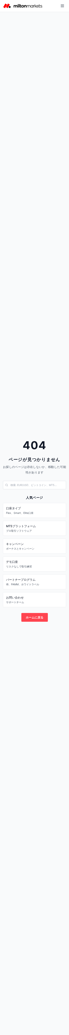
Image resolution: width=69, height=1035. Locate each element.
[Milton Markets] (23, 5)
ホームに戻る (34, 617)
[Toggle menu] (62, 5)
